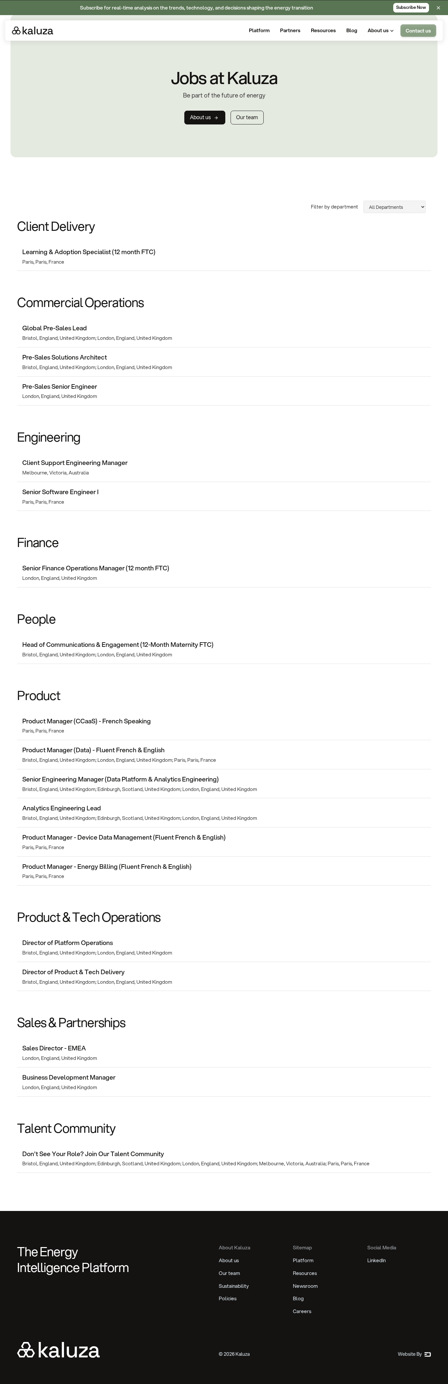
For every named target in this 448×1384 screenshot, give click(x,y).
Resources (305, 1273)
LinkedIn (376, 1260)
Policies (227, 1298)
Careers (302, 1311)
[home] (32, 30)
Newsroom (305, 1285)
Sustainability (234, 1285)
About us (229, 1260)
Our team (229, 1273)
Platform (303, 1260)
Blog (298, 1298)
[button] (381, 31)
